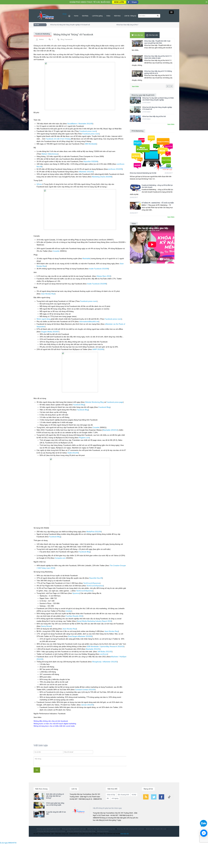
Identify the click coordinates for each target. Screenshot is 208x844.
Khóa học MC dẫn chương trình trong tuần (101, 829)
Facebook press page (114, 402)
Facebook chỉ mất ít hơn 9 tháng (58, 139)
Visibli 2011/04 (72, 453)
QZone (39, 184)
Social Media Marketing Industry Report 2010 (94, 621)
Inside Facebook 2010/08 (98, 269)
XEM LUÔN (119, 2)
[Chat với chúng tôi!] (203, 833)
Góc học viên (153, 35)
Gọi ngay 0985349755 (8, 843)
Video (108, 16)
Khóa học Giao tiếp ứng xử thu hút (120, 25)
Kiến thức (117, 16)
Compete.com (60, 558)
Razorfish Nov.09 (95, 578)
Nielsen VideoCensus (50, 154)
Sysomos (75, 593)
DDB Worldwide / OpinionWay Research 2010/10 (105, 646)
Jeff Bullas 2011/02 (105, 651)
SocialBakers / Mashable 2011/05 (80, 124)
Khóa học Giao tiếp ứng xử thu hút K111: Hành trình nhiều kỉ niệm (158, 57)
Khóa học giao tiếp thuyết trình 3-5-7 (48, 829)
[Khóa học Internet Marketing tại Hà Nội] (152, 152)
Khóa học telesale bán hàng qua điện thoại (81, 831)
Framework (68, 39)
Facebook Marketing (42, 34)
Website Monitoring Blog (94, 402)
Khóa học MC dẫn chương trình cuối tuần (130, 829)
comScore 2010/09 (115, 169)
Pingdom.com (84, 438)
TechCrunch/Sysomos (91, 583)
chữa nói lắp (111, 794)
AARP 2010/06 (98, 349)
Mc (108, 798)
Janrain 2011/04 (87, 705)
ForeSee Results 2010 (74, 616)
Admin (41, 39)
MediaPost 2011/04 (93, 532)
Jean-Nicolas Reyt (48, 294)
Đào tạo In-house (102, 831)
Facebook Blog (78, 405)
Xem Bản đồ (124, 834)
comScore (103, 654)
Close (64, 14)
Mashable (86, 258)
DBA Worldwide (91, 144)
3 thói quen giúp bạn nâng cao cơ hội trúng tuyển (55, 804)
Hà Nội (134, 794)
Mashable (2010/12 (110, 430)
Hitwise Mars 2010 (104, 276)
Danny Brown (46, 626)
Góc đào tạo (138, 35)
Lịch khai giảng (97, 16)
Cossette (56, 251)
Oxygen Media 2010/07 (50, 332)
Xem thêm (135, 86)
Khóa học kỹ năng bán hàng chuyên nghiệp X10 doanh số (62, 25)
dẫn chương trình (123, 794)
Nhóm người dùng (43, 319)
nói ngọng (115, 798)
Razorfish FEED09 (91, 161)
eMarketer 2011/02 (86, 172)
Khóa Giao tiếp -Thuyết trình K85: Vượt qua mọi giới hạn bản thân (157, 42)
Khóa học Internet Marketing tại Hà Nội (143, 173)
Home (76, 16)
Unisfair (69, 611)
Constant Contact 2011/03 (85, 690)
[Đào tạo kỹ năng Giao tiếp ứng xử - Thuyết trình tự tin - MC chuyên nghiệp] (46, 15)
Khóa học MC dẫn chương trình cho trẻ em (51, 831)
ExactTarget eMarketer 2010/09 (80, 636)
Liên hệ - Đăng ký (130, 16)
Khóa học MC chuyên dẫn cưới (156, 829)
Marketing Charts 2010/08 (102, 177)
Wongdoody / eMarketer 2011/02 (104, 662)
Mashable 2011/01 (93, 649)
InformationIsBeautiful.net (89, 321)
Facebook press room (87, 131)
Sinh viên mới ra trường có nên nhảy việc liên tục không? (55, 796)
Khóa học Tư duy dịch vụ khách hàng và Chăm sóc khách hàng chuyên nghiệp (158, 99)
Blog (62, 39)
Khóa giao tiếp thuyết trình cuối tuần (74, 829)
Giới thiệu (85, 16)
